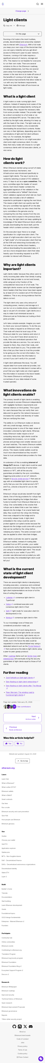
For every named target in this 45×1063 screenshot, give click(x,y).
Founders (5, 925)
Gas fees (5, 803)
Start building (6, 901)
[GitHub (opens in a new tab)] (14, 1026)
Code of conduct (22, 1039)
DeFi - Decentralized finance (12, 860)
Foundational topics (8, 913)
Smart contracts (7, 799)
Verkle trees (32, 656)
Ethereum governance (9, 1011)
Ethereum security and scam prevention (15, 811)
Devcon (5, 974)
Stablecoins (6, 852)
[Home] (3, 4)
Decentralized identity (9, 868)
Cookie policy (22, 1053)
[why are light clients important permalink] (2, 267)
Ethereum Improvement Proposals (13, 1007)
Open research (7, 1003)
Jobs (22, 1042)
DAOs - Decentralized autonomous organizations (18, 864)
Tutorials (5, 893)
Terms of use (22, 1050)
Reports (4, 1015)
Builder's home (7, 889)
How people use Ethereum (11, 819)
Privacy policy (22, 1046)
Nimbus (10, 618)
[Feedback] (40, 1058)
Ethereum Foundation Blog (11, 966)
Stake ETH (5, 872)
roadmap (11, 656)
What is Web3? (7, 795)
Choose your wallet (8, 840)
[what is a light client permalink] (2, 96)
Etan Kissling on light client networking (22, 682)
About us (22, 1032)
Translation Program (8, 954)
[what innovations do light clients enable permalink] (2, 392)
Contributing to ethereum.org (12, 950)
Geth (9, 611)
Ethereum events (7, 946)
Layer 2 (4, 876)
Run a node (6, 807)
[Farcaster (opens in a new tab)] (20, 1026)
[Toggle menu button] (42, 4)
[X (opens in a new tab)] (25, 1026)
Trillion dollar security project (12, 1019)
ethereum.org (8, 768)
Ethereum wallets (7, 791)
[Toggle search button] (37, 4)
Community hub (7, 938)
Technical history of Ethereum (12, 999)
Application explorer (9, 848)
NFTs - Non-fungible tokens (11, 856)
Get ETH (4, 844)
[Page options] (14, 25)
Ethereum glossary (8, 824)
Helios (9, 604)
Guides (4, 836)
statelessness (8, 659)
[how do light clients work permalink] (2, 161)
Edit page (21, 26)
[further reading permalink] (2, 673)
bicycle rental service (21, 479)
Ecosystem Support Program (12, 970)
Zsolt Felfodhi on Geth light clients (20, 678)
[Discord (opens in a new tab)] (31, 1026)
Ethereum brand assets (22, 1035)
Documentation (7, 897)
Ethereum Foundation (9, 962)
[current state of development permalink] (2, 573)
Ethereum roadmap (8, 991)
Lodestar (10, 597)
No (21, 743)
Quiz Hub (5, 815)
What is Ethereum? (8, 783)
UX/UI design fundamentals (11, 917)
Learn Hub (5, 779)
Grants (4, 909)
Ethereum (23, 45)
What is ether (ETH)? (9, 787)
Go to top (24, 761)
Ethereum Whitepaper (9, 987)
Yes (9, 743)
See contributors (24, 707)
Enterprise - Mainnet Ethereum (13, 921)
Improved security (8, 995)
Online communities (8, 942)
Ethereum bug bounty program (12, 958)
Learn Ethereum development (12, 905)
